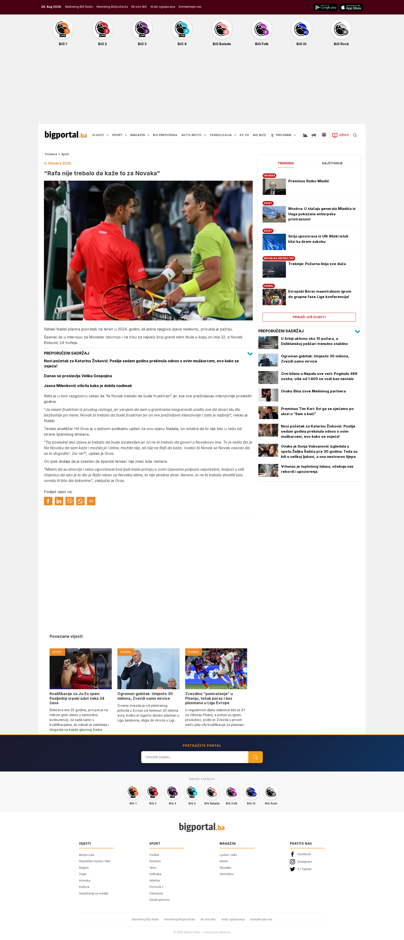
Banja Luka (86, 855)
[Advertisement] (202, 87)
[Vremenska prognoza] (304, 135)
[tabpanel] (309, 246)
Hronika (84, 880)
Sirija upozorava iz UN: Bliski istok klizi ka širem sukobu (318, 239)
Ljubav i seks (228, 855)
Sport (65, 154)
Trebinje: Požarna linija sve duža (317, 264)
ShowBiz (225, 867)
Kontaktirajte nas (190, 6)
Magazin (228, 843)
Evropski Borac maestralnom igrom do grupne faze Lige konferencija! (319, 294)
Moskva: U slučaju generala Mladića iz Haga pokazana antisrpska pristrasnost (322, 213)
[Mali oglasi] (313, 135)
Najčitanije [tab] (332, 163)
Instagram (304, 861)
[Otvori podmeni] (107, 135)
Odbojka (155, 874)
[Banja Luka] (324, 135)
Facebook (304, 854)
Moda (224, 861)
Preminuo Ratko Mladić (308, 181)
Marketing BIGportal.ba (179, 919)
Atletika (154, 880)
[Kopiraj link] (91, 501)
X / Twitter (304, 869)
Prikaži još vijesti (309, 317)
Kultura (84, 887)
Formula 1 (156, 887)
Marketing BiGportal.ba (112, 6)
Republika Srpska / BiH (94, 861)
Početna (51, 154)
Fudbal (154, 855)
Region (84, 867)
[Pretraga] (355, 135)
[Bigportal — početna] (66, 135)
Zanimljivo (227, 874)
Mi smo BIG (208, 919)
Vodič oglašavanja (162, 6)
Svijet (83, 874)
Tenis (152, 867)
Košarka (155, 861)
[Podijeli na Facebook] (48, 501)
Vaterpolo (156, 893)
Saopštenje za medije (93, 893)
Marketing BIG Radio (79, 6)
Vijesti (85, 843)
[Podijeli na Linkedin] (59, 501)
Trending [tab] (286, 163)
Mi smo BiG (139, 6)
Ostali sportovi (159, 899)
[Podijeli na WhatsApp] (80, 501)
